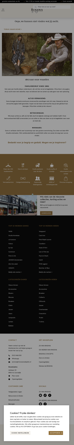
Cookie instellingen (20, 433)
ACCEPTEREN (55, 433)
